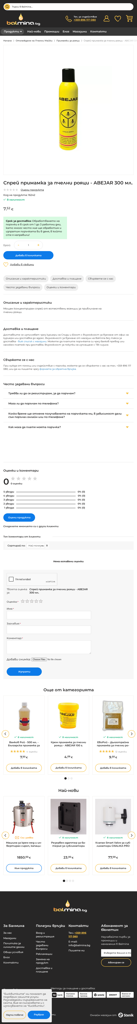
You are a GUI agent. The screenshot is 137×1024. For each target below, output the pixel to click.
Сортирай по (16, 545)
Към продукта (24, 868)
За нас (7, 932)
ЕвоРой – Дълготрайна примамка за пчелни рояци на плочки (113, 744)
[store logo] (21, 19)
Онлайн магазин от (103, 1015)
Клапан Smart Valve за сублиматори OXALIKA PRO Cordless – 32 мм (113, 844)
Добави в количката (24, 767)
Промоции (51, 31)
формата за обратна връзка (57, 368)
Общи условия (13, 952)
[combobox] (68, 6)
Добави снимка (18, 659)
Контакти (98, 31)
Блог (66, 31)
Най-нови (34, 31)
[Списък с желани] (118, 18)
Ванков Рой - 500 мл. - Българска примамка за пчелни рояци (24, 744)
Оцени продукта (32, 189)
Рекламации (44, 953)
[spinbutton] (28, 245)
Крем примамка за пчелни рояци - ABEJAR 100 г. (68, 744)
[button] (38, 245)
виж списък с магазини (32, 341)
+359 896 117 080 (85, 19)
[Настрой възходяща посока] (47, 545)
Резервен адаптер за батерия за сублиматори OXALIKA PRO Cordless (68, 844)
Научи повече (14, 1014)
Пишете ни (76, 950)
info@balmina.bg (79, 945)
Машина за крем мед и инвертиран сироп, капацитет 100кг (24, 844)
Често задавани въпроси (42, 945)
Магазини (80, 31)
